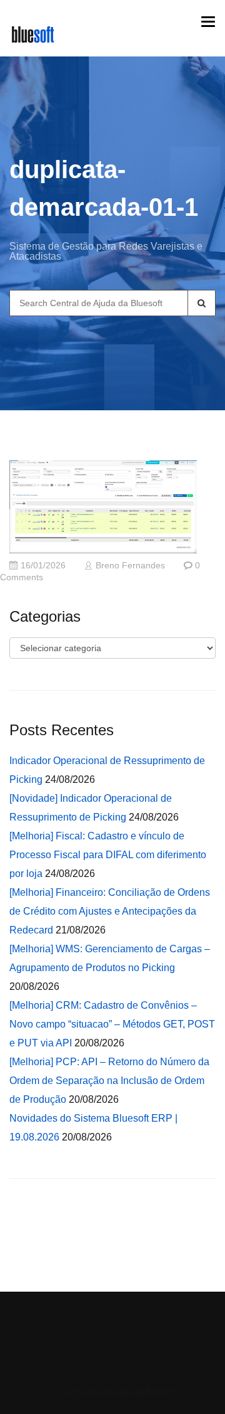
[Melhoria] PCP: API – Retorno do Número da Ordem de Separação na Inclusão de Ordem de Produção (109, 1080)
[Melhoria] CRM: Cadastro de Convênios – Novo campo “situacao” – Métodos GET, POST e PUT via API (112, 1024)
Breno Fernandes (130, 565)
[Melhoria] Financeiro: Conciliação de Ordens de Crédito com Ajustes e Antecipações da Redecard (109, 911)
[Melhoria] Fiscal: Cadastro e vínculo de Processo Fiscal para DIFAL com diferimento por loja (107, 855)
